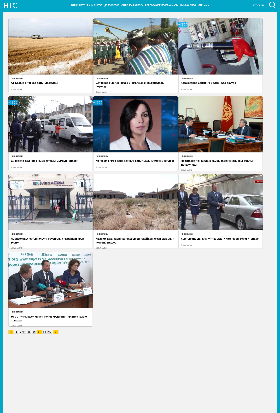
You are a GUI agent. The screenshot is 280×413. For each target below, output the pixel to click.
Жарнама (203, 5)
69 (49, 331)
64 (23, 331)
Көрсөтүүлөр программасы (161, 5)
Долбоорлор (111, 5)
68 (44, 331)
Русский (258, 5)
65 (29, 331)
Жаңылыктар (94, 5)
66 (34, 331)
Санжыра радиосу (132, 5)
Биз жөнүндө (188, 5)
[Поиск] (272, 5)
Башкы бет (78, 5)
